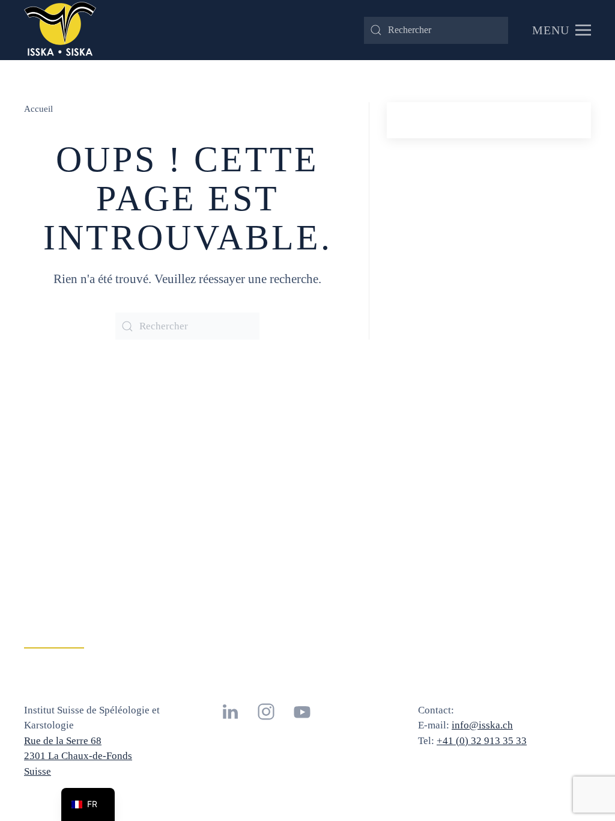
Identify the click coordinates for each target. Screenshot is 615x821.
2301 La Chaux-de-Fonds (78, 755)
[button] (561, 30)
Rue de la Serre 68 (62, 740)
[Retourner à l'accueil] (60, 30)
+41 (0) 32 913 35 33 (482, 740)
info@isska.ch (482, 725)
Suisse (37, 771)
